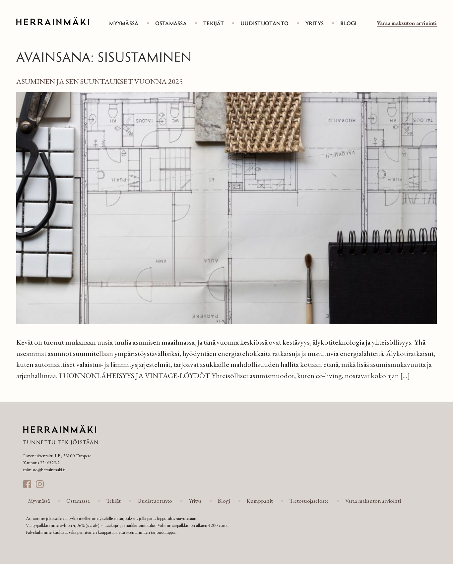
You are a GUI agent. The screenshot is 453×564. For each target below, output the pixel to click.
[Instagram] (40, 484)
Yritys (314, 23)
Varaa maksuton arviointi (407, 23)
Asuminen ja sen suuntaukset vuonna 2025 (99, 81)
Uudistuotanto (264, 23)
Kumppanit (260, 500)
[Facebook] (27, 484)
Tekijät (213, 23)
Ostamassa (171, 23)
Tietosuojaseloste (309, 500)
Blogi (348, 23)
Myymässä (123, 23)
